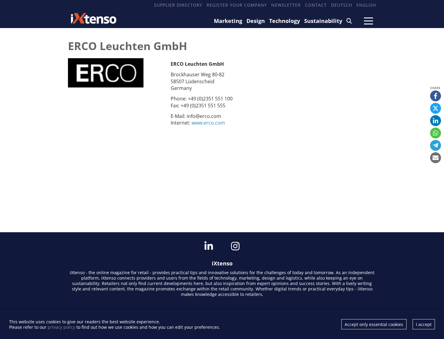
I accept (424, 324)
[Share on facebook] (435, 95)
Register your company (237, 5)
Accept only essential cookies (374, 324)
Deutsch (341, 5)
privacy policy (61, 327)
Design (255, 20)
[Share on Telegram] (435, 145)
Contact (316, 5)
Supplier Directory (178, 5)
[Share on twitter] (435, 108)
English (366, 5)
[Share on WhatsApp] (435, 133)
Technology (284, 20)
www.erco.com (208, 122)
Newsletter (286, 5)
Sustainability (323, 20)
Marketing (228, 20)
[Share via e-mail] (435, 157)
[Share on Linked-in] (435, 120)
